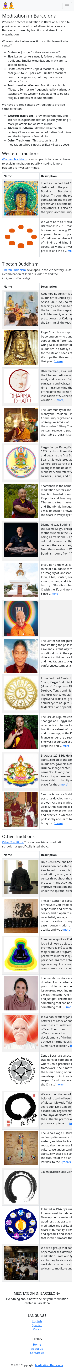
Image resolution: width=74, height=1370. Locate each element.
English (37, 1321)
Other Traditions (13, 842)
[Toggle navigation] (67, 5)
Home (37, 1344)
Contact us (37, 1353)
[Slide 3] (27, 211)
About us (37, 1349)
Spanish (37, 1325)
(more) (58, 361)
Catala (37, 1329)
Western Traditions (14, 159)
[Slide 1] (14, 211)
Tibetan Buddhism (14, 270)
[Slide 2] (20, 211)
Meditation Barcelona (49, 1365)
